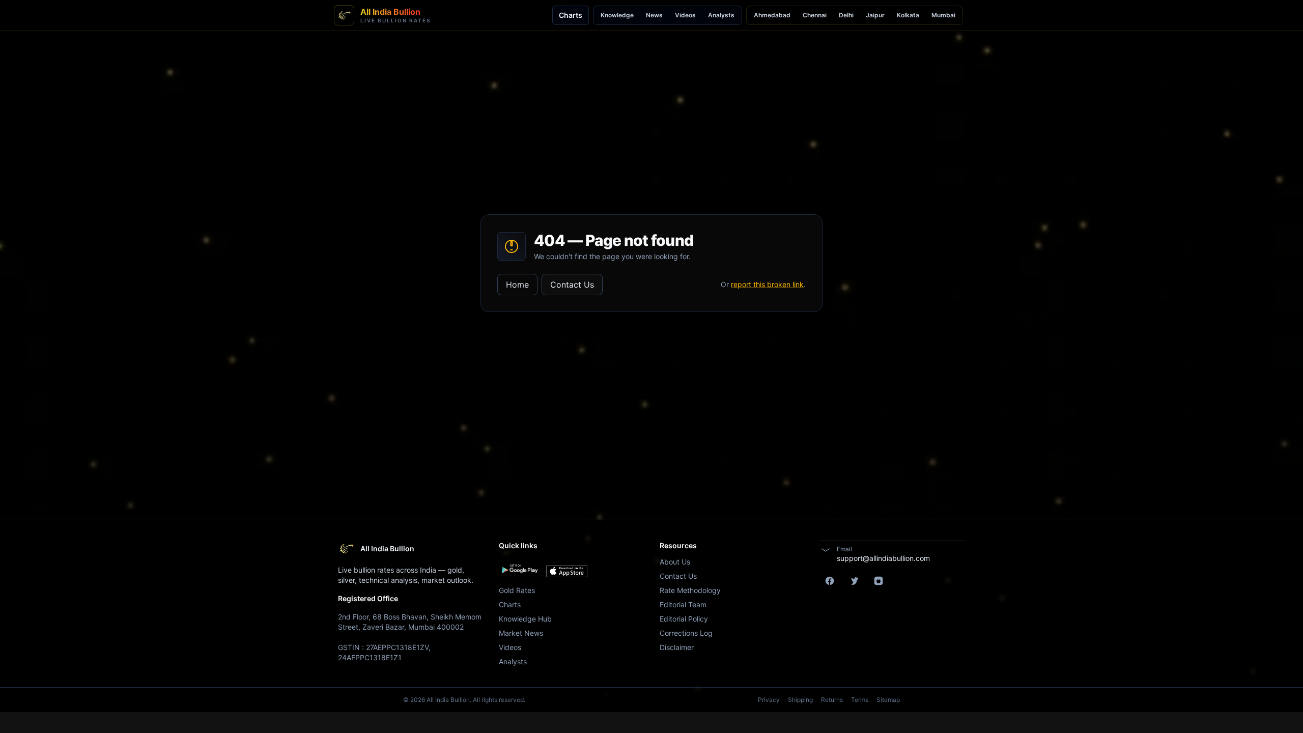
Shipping (800, 699)
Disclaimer (677, 647)
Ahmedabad (772, 15)
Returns (832, 699)
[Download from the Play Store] (519, 569)
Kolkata (908, 15)
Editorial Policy (684, 618)
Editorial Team (683, 604)
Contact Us (572, 284)
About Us (675, 561)
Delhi (846, 15)
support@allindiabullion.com (883, 558)
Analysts (721, 15)
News (654, 15)
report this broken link (767, 284)
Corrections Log (686, 633)
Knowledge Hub (525, 618)
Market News (521, 633)
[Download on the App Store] (566, 571)
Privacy (769, 699)
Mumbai (943, 15)
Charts (570, 15)
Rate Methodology (690, 590)
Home (517, 284)
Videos (685, 15)
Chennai (815, 15)
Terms (859, 699)
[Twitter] (854, 581)
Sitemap (888, 699)
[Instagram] (878, 581)
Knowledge (617, 15)
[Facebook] (829, 581)
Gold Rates (517, 590)
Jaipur (875, 15)
